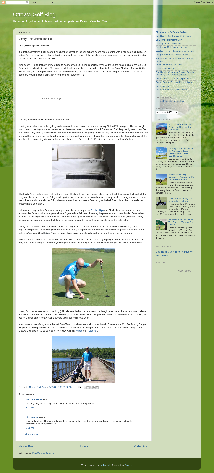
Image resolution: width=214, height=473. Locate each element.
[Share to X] (91, 387)
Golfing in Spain (163, 86)
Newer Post (26, 446)
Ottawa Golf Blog (34, 14)
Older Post (141, 446)
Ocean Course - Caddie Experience (173, 78)
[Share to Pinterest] (97, 387)
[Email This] (85, 387)
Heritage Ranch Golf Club (168, 43)
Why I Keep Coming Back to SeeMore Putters (181, 199)
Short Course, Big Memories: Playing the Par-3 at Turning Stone (181, 177)
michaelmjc (105, 465)
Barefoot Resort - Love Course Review (175, 51)
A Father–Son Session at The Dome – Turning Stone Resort (181, 222)
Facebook (92, 331)
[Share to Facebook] (94, 387)
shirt (91, 197)
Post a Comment (31, 434)
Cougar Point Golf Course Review (172, 55)
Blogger (128, 465)
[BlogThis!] (88, 387)
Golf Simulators (34, 399)
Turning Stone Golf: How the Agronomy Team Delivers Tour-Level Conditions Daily (180, 152)
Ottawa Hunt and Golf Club (169, 65)
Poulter (94, 210)
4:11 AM (30, 407)
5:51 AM (30, 428)
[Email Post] (79, 387)
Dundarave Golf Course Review (171, 47)
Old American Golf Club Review (171, 32)
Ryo (101, 210)
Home (84, 446)
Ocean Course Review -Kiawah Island (174, 82)
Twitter (78, 331)
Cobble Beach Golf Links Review (172, 90)
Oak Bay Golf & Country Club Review (174, 36)
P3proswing (32, 417)
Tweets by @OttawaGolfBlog (170, 101)
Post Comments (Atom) (43, 453)
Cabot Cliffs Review (165, 68)
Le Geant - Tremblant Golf (169, 40)
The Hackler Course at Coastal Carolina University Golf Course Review (175, 73)
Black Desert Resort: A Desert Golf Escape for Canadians (179, 127)
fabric (21, 129)
